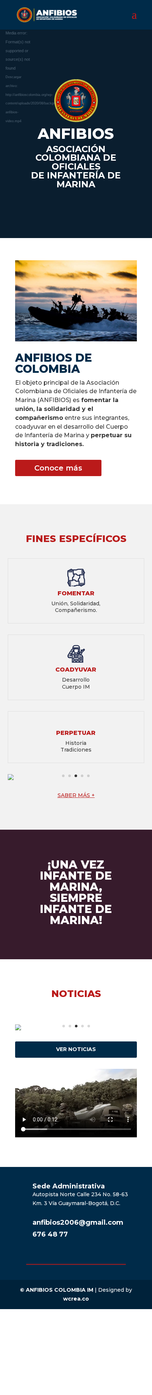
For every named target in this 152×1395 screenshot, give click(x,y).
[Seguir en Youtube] (69, 1256)
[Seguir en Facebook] (54, 1256)
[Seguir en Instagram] (98, 1256)
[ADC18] (76, 339)
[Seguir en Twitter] (83, 1256)
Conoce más (58, 468)
